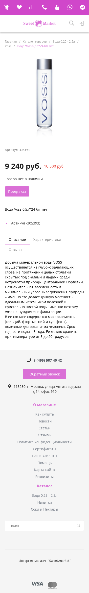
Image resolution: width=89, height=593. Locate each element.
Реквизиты (44, 476)
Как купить (44, 414)
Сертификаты (44, 448)
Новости (45, 421)
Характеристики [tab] (47, 239)
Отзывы (44, 435)
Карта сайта (44, 469)
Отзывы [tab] (15, 249)
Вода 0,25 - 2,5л (44, 495)
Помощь (45, 462)
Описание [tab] (17, 239)
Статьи (44, 428)
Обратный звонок (44, 374)
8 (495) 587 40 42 (48, 360)
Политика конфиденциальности (44, 442)
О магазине (44, 405)
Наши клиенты (44, 455)
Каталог (44, 486)
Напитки (44, 502)
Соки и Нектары (44, 509)
